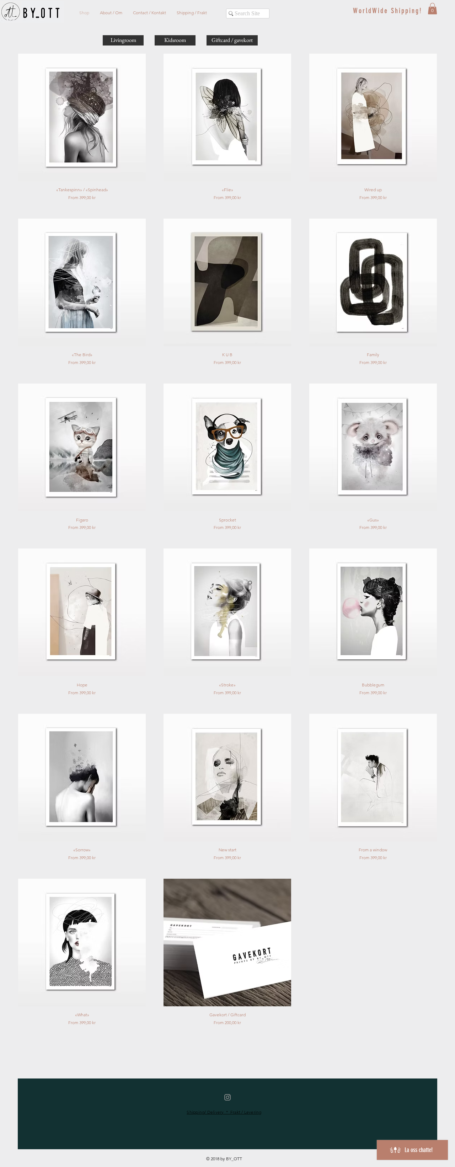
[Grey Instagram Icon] (227, 1097)
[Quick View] (82, 117)
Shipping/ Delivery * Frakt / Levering (224, 1112)
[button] (432, 8)
